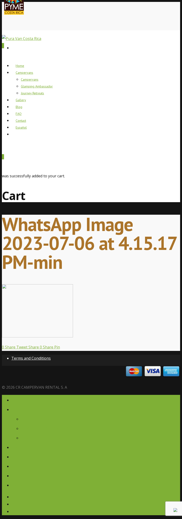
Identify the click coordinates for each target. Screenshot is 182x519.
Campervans (24, 72)
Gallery (20, 446)
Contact (21, 475)
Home (18, 399)
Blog (17, 456)
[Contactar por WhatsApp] (175, 510)
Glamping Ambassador (37, 86)
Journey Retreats (32, 93)
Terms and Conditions (31, 358)
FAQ (16, 465)
